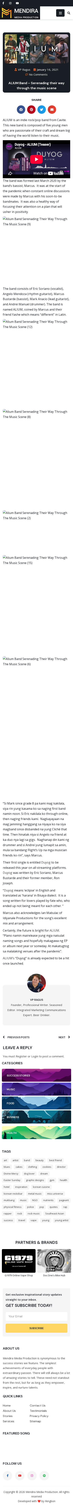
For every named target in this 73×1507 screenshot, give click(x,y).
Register (21, 1056)
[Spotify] (44, 1475)
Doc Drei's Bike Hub (19, 1275)
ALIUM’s (8, 958)
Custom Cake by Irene (54, 1266)
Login (34, 1056)
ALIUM (54, 930)
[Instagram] (10, 3)
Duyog (46, 862)
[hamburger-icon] (60, 13)
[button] (21, 109)
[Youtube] (17, 3)
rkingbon (50, 1501)
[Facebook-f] (3, 3)
